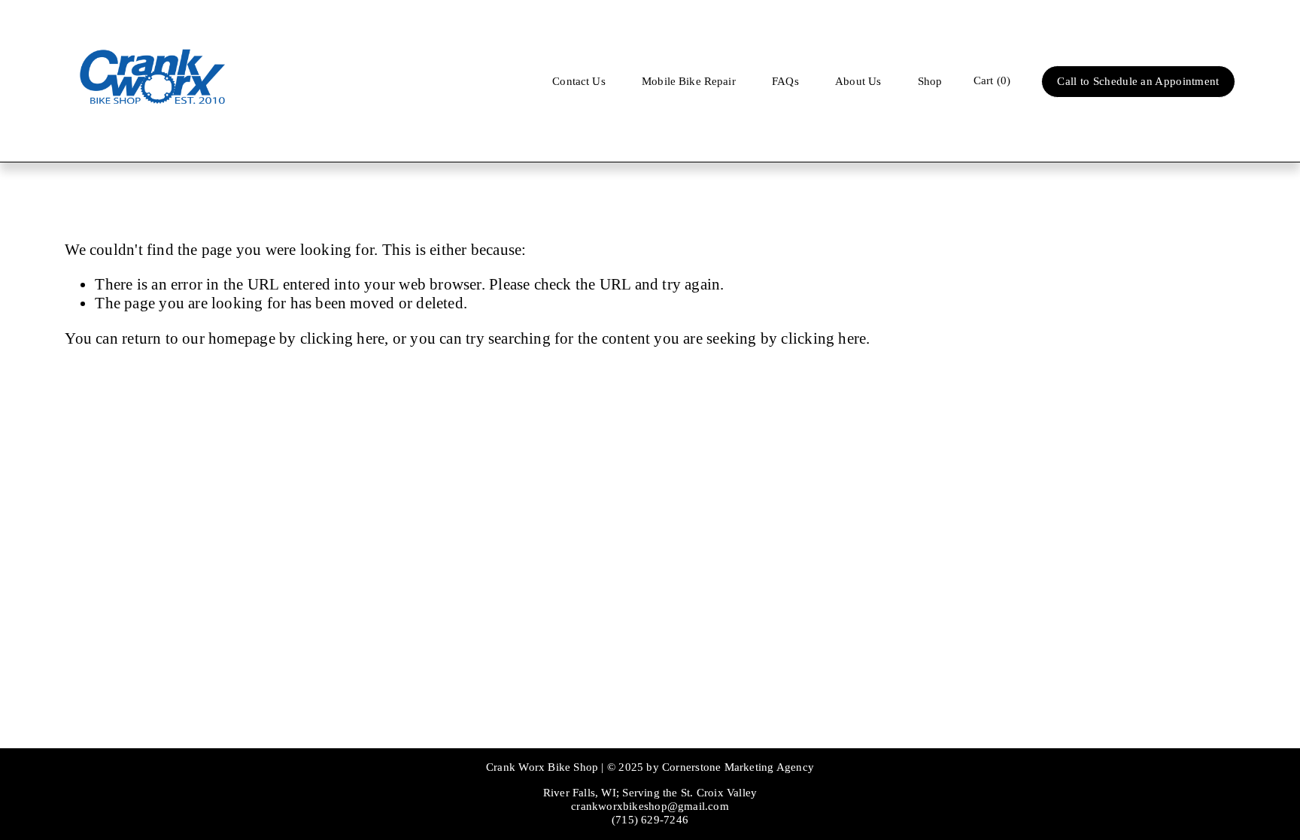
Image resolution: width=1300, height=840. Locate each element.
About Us (858, 81)
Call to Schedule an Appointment (1138, 81)
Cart (991, 80)
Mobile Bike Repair (689, 81)
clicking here (342, 338)
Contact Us (579, 81)
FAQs (785, 81)
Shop (930, 81)
